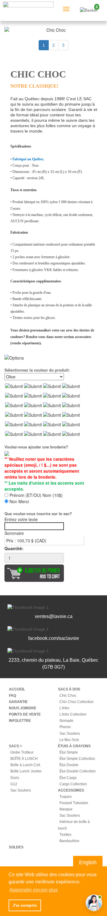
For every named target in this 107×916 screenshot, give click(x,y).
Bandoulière (69, 841)
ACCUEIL (17, 689)
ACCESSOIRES (71, 790)
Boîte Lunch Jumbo (26, 771)
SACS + (15, 746)
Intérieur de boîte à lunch (74, 825)
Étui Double (68, 765)
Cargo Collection (73, 784)
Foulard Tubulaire (73, 803)
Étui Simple (68, 752)
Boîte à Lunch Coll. (25, 765)
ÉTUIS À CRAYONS (74, 746)
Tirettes (65, 835)
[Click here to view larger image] (53, 30)
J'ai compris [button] (24, 905)
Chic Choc (67, 695)
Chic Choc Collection (76, 702)
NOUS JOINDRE (22, 708)
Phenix (65, 727)
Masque (66, 809)
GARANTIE (18, 702)
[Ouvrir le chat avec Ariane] (94, 902)
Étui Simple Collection (77, 759)
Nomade (66, 721)
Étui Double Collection (77, 771)
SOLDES (16, 847)
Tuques (65, 797)
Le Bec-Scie (69, 740)
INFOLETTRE (20, 721)
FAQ (12, 695)
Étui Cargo (68, 778)
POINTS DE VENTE (25, 714)
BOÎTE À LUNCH (24, 759)
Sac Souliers (69, 733)
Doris (14, 778)
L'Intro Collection (72, 714)
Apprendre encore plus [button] (34, 889)
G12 (13, 784)
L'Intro (64, 708)
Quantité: (13, 548)
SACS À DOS (69, 689)
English (88, 862)
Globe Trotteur (22, 752)
